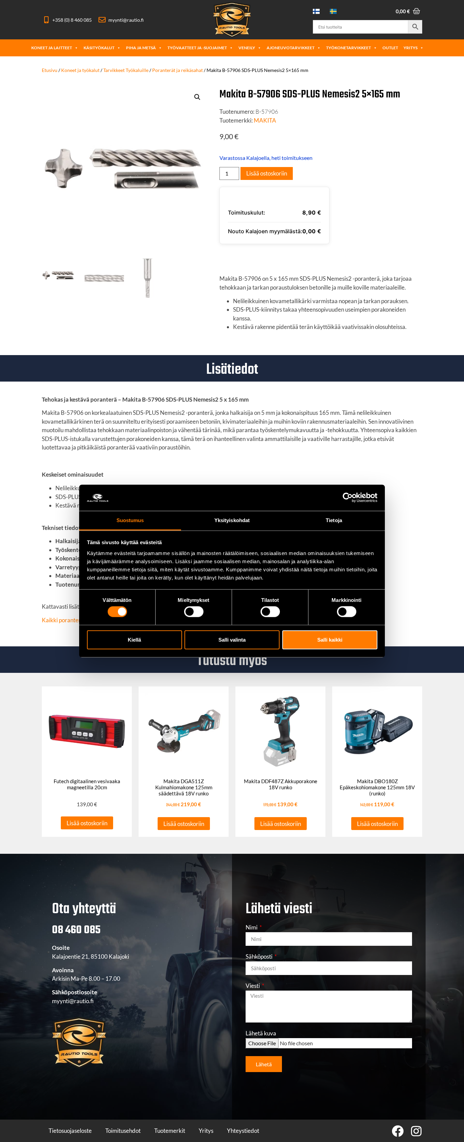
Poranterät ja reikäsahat (177, 70)
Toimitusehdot (123, 1130)
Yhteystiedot (243, 1130)
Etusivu (49, 70)
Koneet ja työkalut (80, 70)
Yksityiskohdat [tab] (232, 520)
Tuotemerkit (169, 1130)
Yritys (410, 47)
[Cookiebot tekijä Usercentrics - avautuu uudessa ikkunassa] (347, 498)
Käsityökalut (99, 47)
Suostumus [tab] (130, 520)
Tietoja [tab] (334, 520)
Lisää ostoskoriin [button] (87, 823)
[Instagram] (416, 1131)
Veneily (246, 47)
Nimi (252, 927)
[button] (197, 97)
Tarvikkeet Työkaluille (125, 70)
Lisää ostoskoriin (266, 173)
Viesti (253, 986)
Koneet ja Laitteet (51, 47)
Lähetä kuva (261, 1033)
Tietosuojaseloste (70, 1130)
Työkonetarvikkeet (348, 47)
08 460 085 (76, 930)
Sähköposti (259, 957)
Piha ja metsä (141, 47)
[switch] (193, 611)
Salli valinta (232, 639)
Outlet (390, 47)
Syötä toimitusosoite (262, 256)
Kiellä (134, 639)
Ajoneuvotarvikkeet (291, 47)
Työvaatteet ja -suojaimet (197, 47)
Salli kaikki (329, 639)
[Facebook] (398, 1131)
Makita (265, 120)
